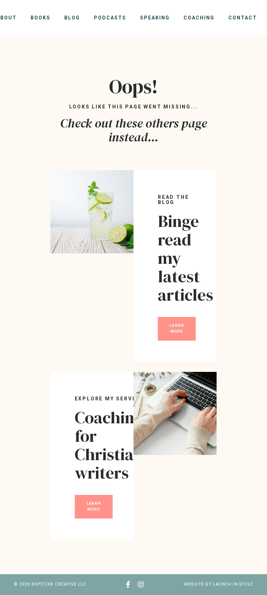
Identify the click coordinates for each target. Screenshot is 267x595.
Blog (72, 18)
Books (40, 18)
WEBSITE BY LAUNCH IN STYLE (218, 584)
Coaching (199, 18)
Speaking (155, 18)
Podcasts (110, 18)
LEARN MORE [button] (177, 328)
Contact (242, 18)
